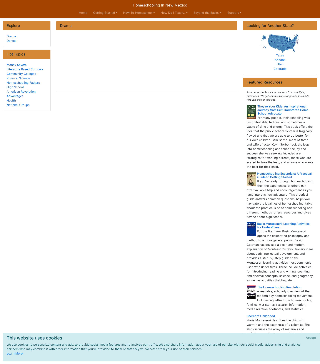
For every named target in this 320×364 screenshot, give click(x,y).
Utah (280, 64)
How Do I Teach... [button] (173, 12)
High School (15, 87)
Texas (280, 55)
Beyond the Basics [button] (206, 12)
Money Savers (16, 65)
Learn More (15, 353)
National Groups (18, 105)
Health (11, 100)
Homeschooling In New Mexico (160, 5)
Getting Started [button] (104, 12)
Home (83, 12)
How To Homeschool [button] (138, 12)
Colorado (280, 69)
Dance (11, 41)
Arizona (280, 60)
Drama (11, 36)
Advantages (15, 96)
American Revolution (21, 91)
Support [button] (233, 12)
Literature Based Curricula (25, 69)
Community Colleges (21, 74)
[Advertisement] (146, 61)
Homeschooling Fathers (23, 82)
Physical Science (18, 78)
